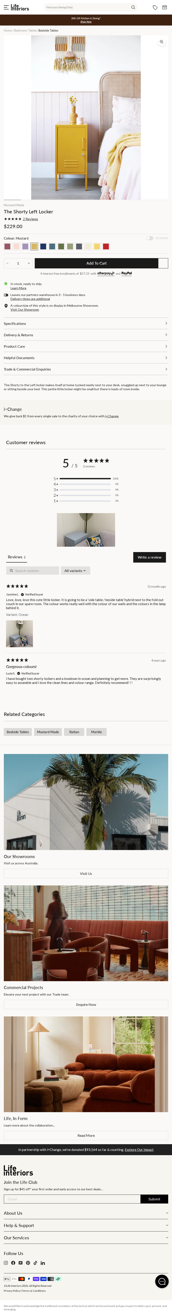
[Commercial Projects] (86, 933)
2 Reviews (30, 219)
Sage (70, 246)
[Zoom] (161, 42)
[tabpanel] (86, 629)
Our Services (16, 1237)
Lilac (25, 246)
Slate (79, 246)
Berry (7, 246)
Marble (96, 732)
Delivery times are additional (30, 299)
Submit (154, 1199)
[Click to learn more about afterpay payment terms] (105, 274)
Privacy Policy (12, 1290)
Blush (16, 246)
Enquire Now (86, 1004)
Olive (61, 246)
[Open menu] (6, 7)
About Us (13, 1213)
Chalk (88, 246)
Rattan (74, 732)
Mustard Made (14, 205)
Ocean (52, 246)
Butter (97, 246)
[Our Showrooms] (86, 802)
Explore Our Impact (139, 1150)
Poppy (106, 246)
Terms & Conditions (34, 1290)
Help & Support (19, 1225)
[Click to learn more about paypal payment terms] (127, 274)
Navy (43, 246)
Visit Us (86, 873)
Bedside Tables (18, 732)
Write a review (149, 557)
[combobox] (91, 7)
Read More (86, 1135)
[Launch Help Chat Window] (162, 1281)
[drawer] (86, 323)
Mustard (34, 246)
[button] (86, 530)
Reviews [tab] (16, 556)
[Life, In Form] (86, 1064)
